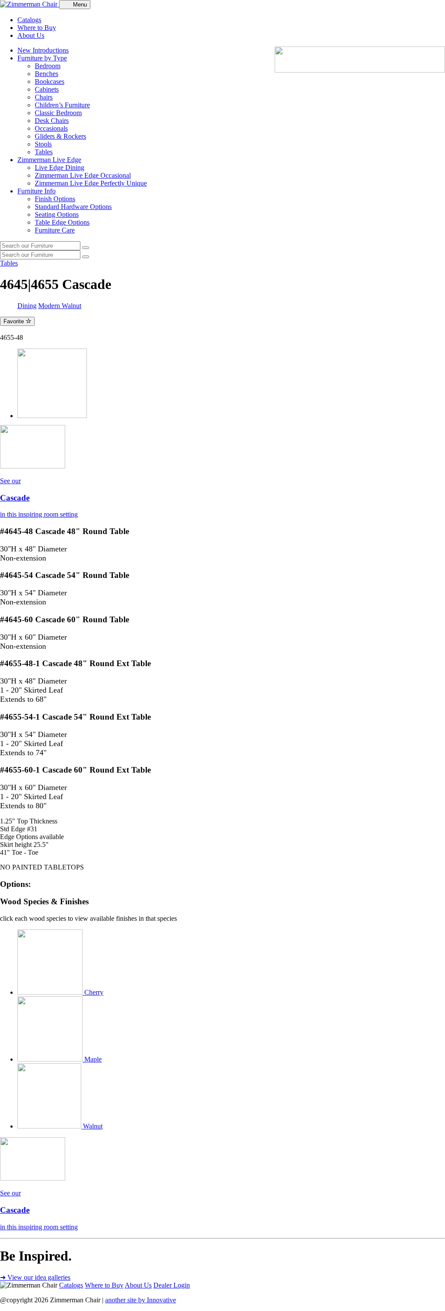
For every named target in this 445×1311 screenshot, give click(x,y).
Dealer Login (171, 1285)
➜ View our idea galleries (35, 1277)
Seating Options (57, 214)
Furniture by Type (42, 58)
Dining (27, 305)
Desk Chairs (52, 120)
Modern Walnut (59, 305)
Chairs (44, 97)
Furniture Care (55, 230)
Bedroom (47, 66)
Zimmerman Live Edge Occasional (83, 175)
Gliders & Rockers (60, 136)
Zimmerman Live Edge (49, 159)
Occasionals (51, 128)
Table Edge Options (62, 222)
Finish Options (55, 198)
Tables (44, 152)
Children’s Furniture (62, 105)
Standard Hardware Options (73, 206)
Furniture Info (36, 191)
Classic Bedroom (58, 112)
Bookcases (49, 81)
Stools (43, 144)
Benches (46, 73)
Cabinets (47, 89)
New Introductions (43, 50)
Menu (80, 4)
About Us (30, 35)
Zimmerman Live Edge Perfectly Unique (91, 183)
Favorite (14, 321)
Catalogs (29, 19)
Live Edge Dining (59, 167)
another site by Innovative (140, 1300)
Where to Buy (36, 27)
